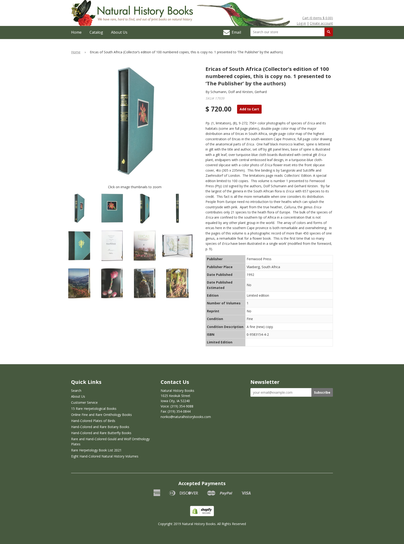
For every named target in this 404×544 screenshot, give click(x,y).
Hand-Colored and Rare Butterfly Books (101, 433)
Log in (301, 23)
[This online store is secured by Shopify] (202, 515)
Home (76, 32)
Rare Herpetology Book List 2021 (96, 450)
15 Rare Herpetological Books (93, 408)
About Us (119, 32)
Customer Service (84, 402)
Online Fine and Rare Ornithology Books (101, 414)
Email (235, 32)
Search (76, 390)
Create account (321, 23)
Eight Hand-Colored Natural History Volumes (104, 456)
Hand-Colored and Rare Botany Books (100, 427)
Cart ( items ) (317, 18)
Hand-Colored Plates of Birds (93, 420)
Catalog (96, 32)
